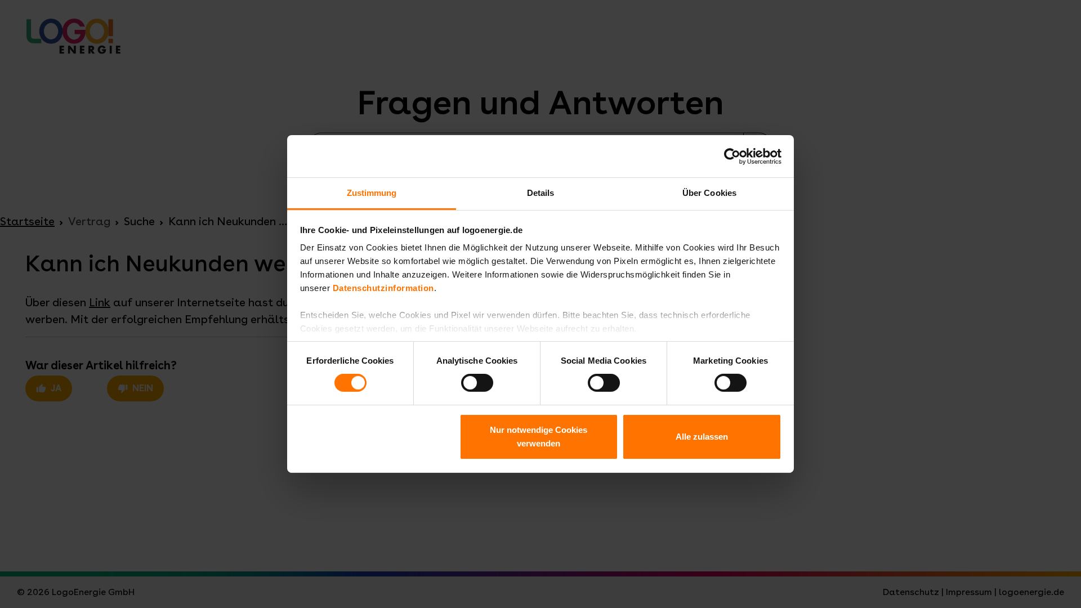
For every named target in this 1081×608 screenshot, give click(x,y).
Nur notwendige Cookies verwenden (538, 436)
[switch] (477, 383)
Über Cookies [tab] (709, 193)
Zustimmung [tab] (372, 193)
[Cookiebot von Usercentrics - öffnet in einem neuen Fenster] (732, 155)
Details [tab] (541, 193)
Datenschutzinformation (383, 288)
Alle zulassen (702, 436)
